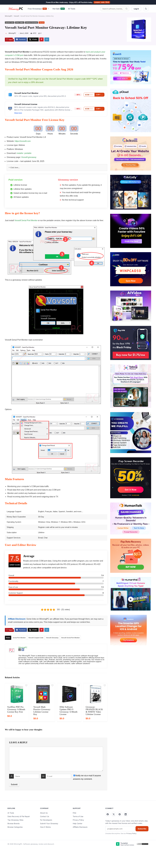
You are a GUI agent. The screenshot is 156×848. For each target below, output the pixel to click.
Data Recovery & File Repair (19, 816)
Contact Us (44, 816)
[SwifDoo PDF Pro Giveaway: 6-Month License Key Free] (17, 694)
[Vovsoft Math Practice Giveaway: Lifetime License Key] (43, 694)
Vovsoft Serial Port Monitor (26, 220)
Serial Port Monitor (19, 638)
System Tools (10, 22)
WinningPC (8, 16)
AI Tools (71, 9)
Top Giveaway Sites (15, 820)
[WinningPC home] (16, 8)
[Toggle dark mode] (146, 8)
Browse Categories (15, 827)
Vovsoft (16, 16)
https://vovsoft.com (23, 141)
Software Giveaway (31, 22)
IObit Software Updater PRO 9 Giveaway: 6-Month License (68, 710)
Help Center (77, 823)
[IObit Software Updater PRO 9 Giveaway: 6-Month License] (69, 694)
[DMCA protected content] (142, 844)
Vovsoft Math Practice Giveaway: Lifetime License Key (42, 710)
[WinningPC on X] (113, 814)
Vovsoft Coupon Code (35, 638)
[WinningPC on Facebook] (107, 814)
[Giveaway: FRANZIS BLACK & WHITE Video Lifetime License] (95, 694)
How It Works (45, 827)
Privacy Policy (78, 820)
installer (20, 153)
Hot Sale (58, 9)
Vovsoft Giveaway (52, 638)
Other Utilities (20, 22)
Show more (18, 113)
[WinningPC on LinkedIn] (125, 814)
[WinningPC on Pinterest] (119, 814)
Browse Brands (14, 823)
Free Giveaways (37, 9)
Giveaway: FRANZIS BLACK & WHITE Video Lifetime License (94, 710)
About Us (44, 813)
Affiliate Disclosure (80, 827)
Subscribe (142, 829)
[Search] (126, 8)
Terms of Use (78, 816)
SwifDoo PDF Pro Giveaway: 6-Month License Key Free (16, 709)
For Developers (46, 820)
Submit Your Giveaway (49, 823)
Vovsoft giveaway (28, 157)
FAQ (74, 813)
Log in (136, 9)
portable (27, 153)
